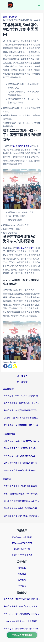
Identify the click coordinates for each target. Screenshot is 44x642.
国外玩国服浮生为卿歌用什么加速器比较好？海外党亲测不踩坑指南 (22, 470)
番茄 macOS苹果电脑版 (22, 543)
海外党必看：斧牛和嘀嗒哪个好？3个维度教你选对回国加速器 (22, 425)
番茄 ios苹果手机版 (22, 549)
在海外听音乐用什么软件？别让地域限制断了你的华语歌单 (22, 486)
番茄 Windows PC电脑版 (22, 537)
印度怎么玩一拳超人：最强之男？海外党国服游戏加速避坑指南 (22, 441)
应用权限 (22, 580)
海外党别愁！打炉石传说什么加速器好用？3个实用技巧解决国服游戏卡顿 (22, 456)
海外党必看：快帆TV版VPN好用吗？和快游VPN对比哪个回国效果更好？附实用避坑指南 (22, 396)
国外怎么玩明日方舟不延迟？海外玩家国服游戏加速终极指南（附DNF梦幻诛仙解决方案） (22, 448)
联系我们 (22, 586)
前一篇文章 (22, 376)
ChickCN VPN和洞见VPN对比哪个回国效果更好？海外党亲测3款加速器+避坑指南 (22, 418)
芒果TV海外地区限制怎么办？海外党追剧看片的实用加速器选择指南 (22, 494)
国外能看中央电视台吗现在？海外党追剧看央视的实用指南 (22, 516)
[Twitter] (10, 366)
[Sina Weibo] (15, 366)
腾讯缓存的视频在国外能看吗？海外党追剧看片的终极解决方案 (22, 501)
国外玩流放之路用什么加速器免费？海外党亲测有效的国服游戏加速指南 (22, 463)
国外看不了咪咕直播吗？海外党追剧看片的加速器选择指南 (22, 508)
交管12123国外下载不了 (21, 146)
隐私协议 (22, 574)
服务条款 (22, 568)
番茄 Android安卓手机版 (22, 555)
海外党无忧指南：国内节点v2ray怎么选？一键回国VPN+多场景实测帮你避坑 (22, 403)
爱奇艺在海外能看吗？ (26, 248)
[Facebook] (5, 366)
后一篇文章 (22, 382)
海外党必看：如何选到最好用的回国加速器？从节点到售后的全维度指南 (22, 410)
